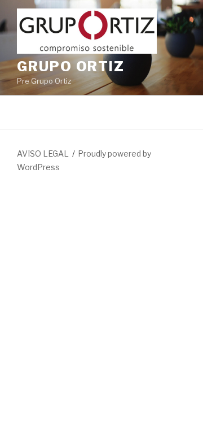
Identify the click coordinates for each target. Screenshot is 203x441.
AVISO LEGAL (43, 153)
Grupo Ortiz (71, 66)
